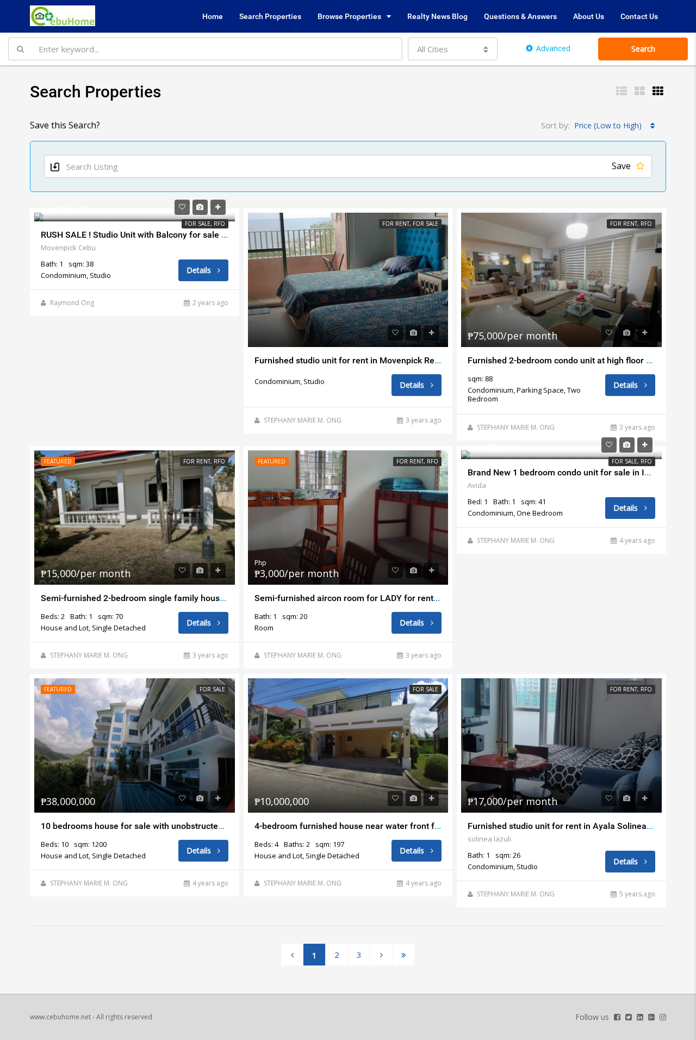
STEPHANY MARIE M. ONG (302, 420)
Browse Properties (349, 16)
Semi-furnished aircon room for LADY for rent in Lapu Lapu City (378, 598)
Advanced (553, 48)
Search (643, 49)
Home (212, 16)
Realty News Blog (437, 16)
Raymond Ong (72, 302)
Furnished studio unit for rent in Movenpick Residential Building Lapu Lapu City (408, 360)
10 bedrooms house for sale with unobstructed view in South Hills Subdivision (192, 826)
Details (200, 270)
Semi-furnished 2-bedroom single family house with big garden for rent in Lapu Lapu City (214, 598)
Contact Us (639, 16)
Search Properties (270, 16)
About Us (588, 16)
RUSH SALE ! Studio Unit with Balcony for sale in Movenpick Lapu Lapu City (187, 235)
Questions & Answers (520, 16)
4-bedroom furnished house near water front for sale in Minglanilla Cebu (396, 826)
